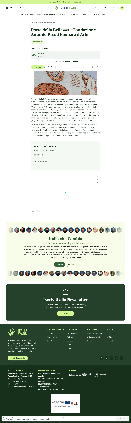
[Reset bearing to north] (97, 182)
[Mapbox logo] (36, 211)
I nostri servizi (52, 337)
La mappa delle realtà (94, 333)
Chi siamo (50, 333)
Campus (90, 341)
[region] (65, 193)
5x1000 (109, 337)
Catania (40, 56)
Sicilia (40, 53)
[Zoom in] (97, 176)
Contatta (39, 67)
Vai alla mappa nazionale (68, 61)
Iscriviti (65, 313)
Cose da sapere (72, 333)
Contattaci (50, 341)
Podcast (70, 337)
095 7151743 (38, 155)
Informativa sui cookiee (44, 419)
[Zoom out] (97, 179)
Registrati (71, 264)
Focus (69, 345)
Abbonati (59, 264)
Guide (69, 349)
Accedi (115, 8)
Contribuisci (111, 333)
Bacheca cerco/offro (94, 337)
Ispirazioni (70, 341)
